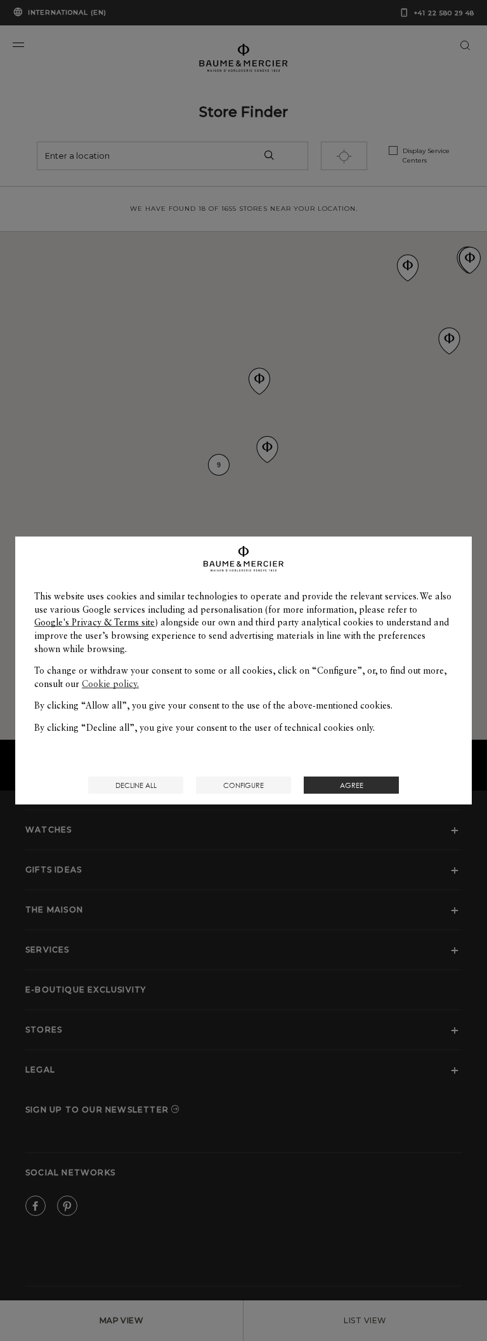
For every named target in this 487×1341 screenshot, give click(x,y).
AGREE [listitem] (351, 785)
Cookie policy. (110, 684)
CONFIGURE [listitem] (243, 785)
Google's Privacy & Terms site (94, 622)
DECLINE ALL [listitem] (136, 785)
